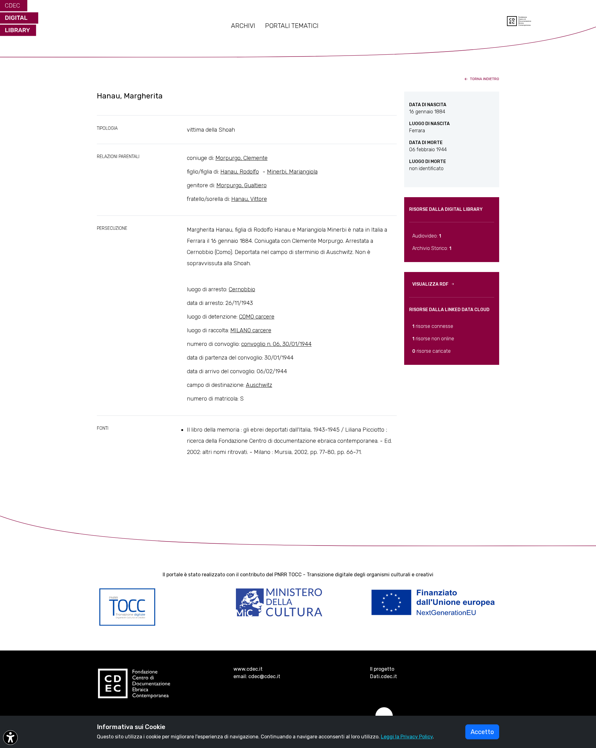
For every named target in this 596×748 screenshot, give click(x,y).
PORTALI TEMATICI (291, 25)
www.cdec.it (248, 669)
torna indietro (484, 79)
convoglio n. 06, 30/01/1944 (276, 344)
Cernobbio (242, 289)
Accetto (482, 732)
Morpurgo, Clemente (241, 158)
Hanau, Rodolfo (239, 171)
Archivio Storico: (431, 248)
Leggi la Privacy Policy (407, 737)
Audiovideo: (426, 236)
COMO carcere (256, 316)
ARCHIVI (243, 25)
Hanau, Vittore (249, 199)
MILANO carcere (250, 330)
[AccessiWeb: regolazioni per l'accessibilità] (10, 737)
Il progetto (382, 669)
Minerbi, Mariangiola (292, 171)
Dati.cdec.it (383, 676)
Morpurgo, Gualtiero (241, 185)
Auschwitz (259, 385)
